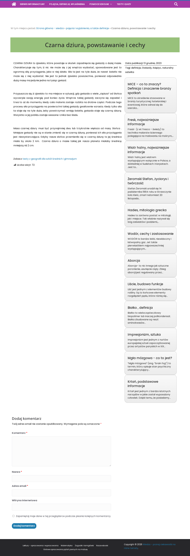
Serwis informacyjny (32, 4)
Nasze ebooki (102, 545)
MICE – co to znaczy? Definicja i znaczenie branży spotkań (149, 88)
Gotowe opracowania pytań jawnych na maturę (65, 549)
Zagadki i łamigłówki (84, 545)
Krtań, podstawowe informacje (143, 383)
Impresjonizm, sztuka (144, 334)
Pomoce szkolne (99, 4)
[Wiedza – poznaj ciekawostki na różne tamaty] (14, 4)
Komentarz (19, 433)
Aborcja (134, 260)
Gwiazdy (147, 68)
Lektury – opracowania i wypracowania (40, 545)
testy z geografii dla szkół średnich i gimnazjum (50, 159)
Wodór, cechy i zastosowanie (151, 234)
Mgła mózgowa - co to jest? (150, 358)
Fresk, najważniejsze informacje (143, 122)
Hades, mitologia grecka (147, 210)
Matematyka (66, 545)
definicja (136, 68)
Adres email (20, 486)
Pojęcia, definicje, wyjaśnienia (67, 4)
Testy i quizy (124, 4)
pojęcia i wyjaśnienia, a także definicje (87, 28)
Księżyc (157, 68)
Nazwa (17, 472)
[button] (110, 4)
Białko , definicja (140, 307)
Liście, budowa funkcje (145, 284)
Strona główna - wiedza (50, 28)
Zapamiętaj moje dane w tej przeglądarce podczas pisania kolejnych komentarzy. (63, 516)
